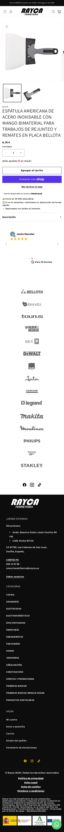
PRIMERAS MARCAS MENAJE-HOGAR (25, 693)
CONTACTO (12, 559)
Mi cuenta (11, 719)
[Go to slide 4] (34, 258)
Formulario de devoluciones (21, 747)
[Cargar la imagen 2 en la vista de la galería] (32, 93)
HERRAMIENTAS (14, 636)
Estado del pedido (16, 740)
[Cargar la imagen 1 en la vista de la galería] (12, 93)
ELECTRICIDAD (13, 608)
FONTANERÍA (13, 643)
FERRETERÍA (12, 629)
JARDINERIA (12, 657)
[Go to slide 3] (32, 258)
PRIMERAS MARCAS (16, 686)
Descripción (32, 217)
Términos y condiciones (30, 790)
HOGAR (10, 650)
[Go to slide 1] (27, 258)
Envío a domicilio (15, 726)
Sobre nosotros (15, 576)
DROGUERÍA (12, 601)
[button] (5, 11)
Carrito (10, 733)
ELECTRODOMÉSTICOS (18, 615)
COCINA (10, 594)
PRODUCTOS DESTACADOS (20, 700)
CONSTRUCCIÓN (14, 672)
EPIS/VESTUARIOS (15, 622)
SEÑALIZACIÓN (14, 665)
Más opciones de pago (32, 187)
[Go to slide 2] (29, 258)
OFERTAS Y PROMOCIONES (20, 679)
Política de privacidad (30, 778)
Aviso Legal (31, 782)
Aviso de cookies (31, 786)
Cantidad (7, 146)
